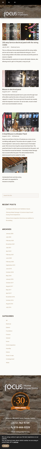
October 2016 (9, 300)
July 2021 (8, 247)
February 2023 (10, 240)
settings (15, 442)
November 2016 (10, 296)
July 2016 (8, 307)
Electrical (13, 47)
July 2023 (8, 237)
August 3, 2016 (6, 136)
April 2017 (9, 293)
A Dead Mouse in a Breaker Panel (14, 134)
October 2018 (9, 272)
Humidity (8, 348)
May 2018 (8, 275)
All (13, 136)
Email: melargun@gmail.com (21, 432)
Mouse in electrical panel (11, 89)
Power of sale (10, 355)
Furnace (8, 334)
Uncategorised (10, 359)
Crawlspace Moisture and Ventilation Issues (18, 209)
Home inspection (10, 345)
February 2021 (10, 254)
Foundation (9, 331)
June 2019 (9, 268)
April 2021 (9, 251)
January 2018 (9, 279)
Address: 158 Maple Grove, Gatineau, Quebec (20, 418)
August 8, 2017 (6, 91)
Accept (5, 446)
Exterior (8, 327)
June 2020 (9, 258)
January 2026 (9, 233)
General (8, 338)
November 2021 (10, 244)
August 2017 (9, 286)
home (18, 47)
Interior (8, 352)
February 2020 (10, 261)
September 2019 (10, 265)
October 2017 (9, 282)
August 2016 (9, 303)
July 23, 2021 (5, 47)
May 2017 (8, 289)
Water (7, 362)
